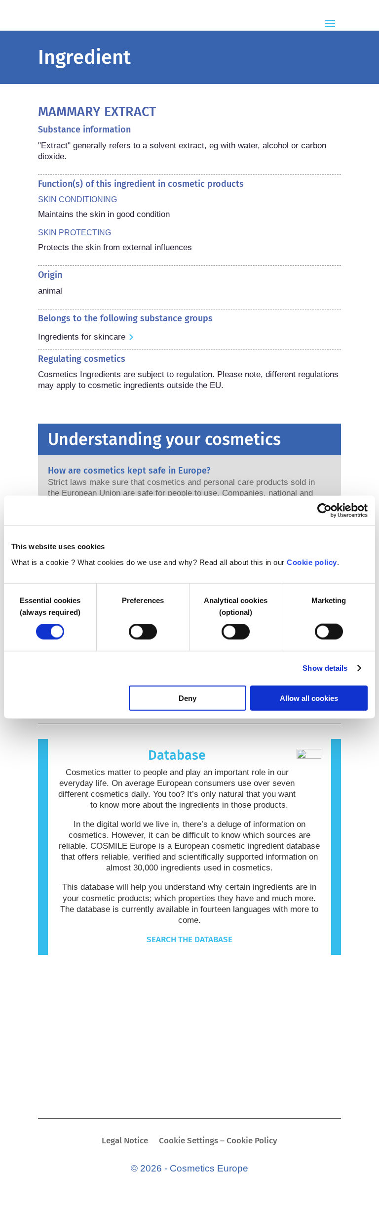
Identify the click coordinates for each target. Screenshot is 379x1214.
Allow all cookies (309, 698)
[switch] (143, 632)
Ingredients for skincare (81, 337)
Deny (187, 698)
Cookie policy (312, 562)
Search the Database (189, 939)
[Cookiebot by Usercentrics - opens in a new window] (324, 510)
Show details (325, 668)
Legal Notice (125, 1141)
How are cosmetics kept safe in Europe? (129, 470)
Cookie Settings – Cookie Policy (218, 1141)
